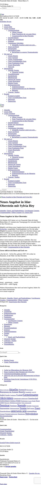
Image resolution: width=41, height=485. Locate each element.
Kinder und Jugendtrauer (16, 39)
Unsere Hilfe (8, 27)
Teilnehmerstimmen (18, 87)
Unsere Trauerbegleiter (15, 59)
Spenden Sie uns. (34, 473)
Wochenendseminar (6, 416)
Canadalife (28, 392)
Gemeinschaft (33, 398)
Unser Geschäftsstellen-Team (17, 61)
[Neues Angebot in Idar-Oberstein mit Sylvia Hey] (16, 197)
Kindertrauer (8, 324)
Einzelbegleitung (13, 38)
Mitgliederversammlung (15, 403)
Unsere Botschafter (14, 65)
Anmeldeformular (13, 74)
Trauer (6, 335)
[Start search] (1, 8)
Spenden (29, 406)
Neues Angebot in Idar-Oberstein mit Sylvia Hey (19, 372)
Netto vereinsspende (26, 403)
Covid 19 (34, 392)
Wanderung (21, 414)
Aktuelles (7, 25)
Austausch (22, 390)
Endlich (2, 395)
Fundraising (7, 317)
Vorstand (2, 414)
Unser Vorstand (13, 58)
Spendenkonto (12, 76)
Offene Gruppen (17, 32)
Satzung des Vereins (14, 79)
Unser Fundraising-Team (16, 63)
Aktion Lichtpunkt (4, 389)
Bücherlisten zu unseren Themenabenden (25, 52)
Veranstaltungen (9, 344)
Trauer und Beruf (13, 47)
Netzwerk (11, 67)
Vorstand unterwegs (11, 414)
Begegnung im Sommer (9, 392)
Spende (21, 405)
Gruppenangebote (13, 30)
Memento (15, 90)
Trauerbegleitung (5, 411)
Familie (7, 395)
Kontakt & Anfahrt (14, 96)
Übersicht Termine (18, 72)
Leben (2, 403)
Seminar (5, 405)
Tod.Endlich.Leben (14, 50)
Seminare (11, 41)
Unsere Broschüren (14, 81)
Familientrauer (8, 315)
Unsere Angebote (9, 28)
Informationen (8, 68)
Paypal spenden (10, 466)
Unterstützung (8, 342)
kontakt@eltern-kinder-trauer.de (10, 443)
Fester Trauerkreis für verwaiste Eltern (24, 34)
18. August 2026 (27, 212)
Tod (28, 408)
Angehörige (7, 311)
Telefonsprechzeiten (14, 408)
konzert (30, 401)
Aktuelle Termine (13, 70)
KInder (18, 401)
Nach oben (3, 484)
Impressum (11, 99)
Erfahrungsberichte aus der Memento (23, 88)
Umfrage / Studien (14, 92)
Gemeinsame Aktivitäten (15, 43)
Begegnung (29, 390)
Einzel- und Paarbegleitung (15, 211)
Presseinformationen (10, 328)
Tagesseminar (5, 408)
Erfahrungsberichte (14, 85)
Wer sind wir (8, 54)
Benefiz (22, 392)
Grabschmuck (5, 401)
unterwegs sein (19, 411)
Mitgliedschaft (12, 78)
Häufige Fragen (13, 83)
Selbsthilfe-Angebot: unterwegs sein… (24, 45)
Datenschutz (12, 101)
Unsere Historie (13, 56)
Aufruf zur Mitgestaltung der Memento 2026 (18, 370)
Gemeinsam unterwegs (21, 398)
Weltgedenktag (31, 414)
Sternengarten (12, 48)
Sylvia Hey (3, 229)
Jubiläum (13, 401)
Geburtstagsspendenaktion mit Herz (15, 374)
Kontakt (6, 94)
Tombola (32, 408)
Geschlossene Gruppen (32, 211)
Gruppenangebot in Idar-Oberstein (23, 36)
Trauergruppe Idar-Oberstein (18, 302)
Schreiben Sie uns (5, 21)
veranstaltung (32, 411)
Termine (6, 333)
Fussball (19, 395)
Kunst (38, 401)
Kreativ (34, 401)
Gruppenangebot (5, 212)
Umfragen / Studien (10, 340)
